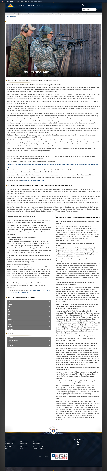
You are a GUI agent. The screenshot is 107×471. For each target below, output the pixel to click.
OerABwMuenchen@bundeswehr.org (32, 180)
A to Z (77, 14)
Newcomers (71, 14)
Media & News (51, 14)
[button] (37, 1)
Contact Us (84, 14)
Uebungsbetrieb (61, 14)
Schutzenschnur (36, 72)
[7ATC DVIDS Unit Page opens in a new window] (83, 5)
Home (16, 14)
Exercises (41, 14)
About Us (22, 14)
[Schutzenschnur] (53, 50)
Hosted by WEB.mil (43, 456)
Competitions (31, 14)
